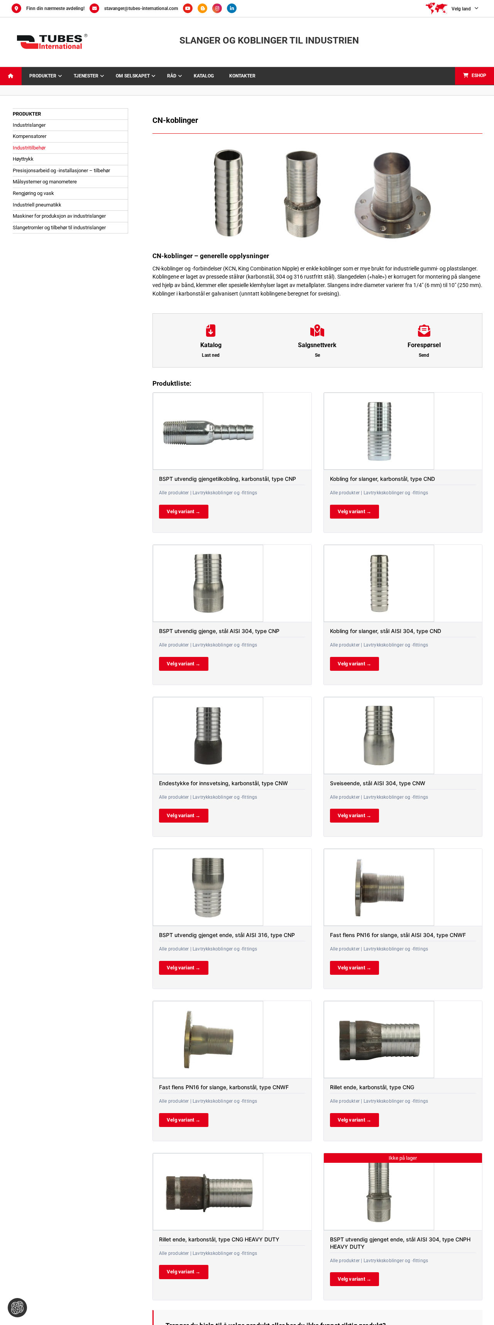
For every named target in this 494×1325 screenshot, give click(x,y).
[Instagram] (219, 8)
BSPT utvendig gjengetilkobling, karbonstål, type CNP (227, 478)
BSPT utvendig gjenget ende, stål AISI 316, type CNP (227, 935)
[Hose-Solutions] (205, 8)
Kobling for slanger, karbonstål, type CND (382, 478)
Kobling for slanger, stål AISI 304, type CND (385, 631)
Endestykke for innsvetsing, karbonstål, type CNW (223, 783)
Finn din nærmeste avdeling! (55, 8)
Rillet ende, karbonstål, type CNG (372, 1087)
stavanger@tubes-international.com (141, 8)
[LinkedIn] (233, 8)
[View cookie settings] (17, 1307)
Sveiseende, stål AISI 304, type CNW (377, 783)
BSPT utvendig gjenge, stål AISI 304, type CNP (219, 631)
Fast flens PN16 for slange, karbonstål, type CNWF (224, 1087)
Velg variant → (184, 511)
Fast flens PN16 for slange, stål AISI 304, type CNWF (398, 935)
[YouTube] (190, 8)
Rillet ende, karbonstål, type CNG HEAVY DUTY (219, 1239)
